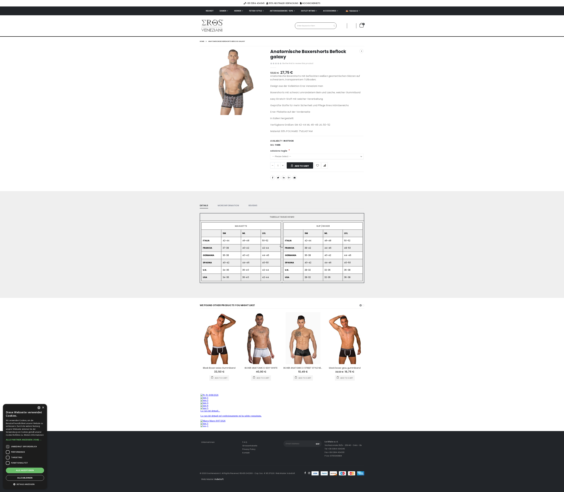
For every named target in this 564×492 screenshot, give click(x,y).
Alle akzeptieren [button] (25, 470)
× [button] (43, 408)
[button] (25, 439)
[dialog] (25, 446)
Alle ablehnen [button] (24, 478)
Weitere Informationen (34, 435)
